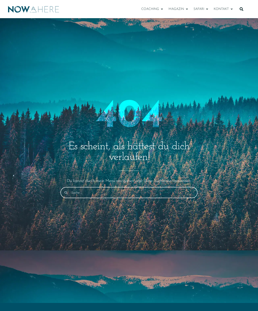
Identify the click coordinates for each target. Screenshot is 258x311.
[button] (152, 9)
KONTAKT (221, 9)
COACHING (150, 9)
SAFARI (199, 9)
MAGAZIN (176, 9)
